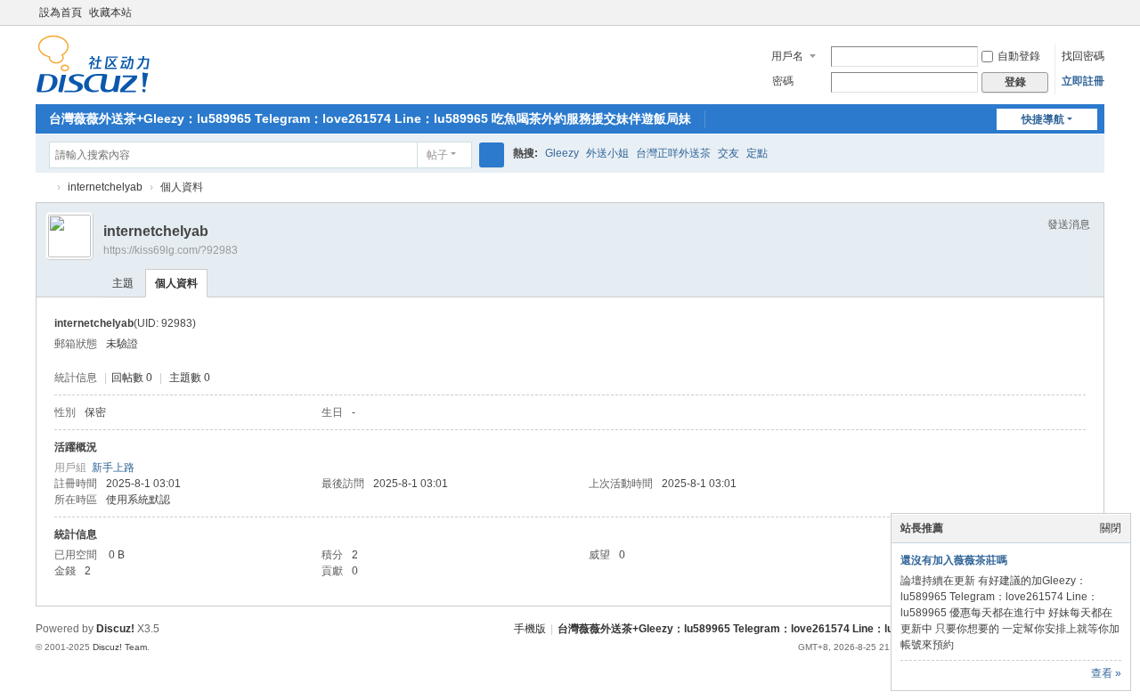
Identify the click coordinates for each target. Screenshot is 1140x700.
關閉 (1110, 528)
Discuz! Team (120, 647)
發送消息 (1068, 224)
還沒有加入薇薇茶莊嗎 (953, 560)
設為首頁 (60, 12)
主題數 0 (189, 377)
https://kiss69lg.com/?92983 (170, 250)
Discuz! (115, 629)
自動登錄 (1019, 56)
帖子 (437, 155)
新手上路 (113, 467)
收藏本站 (110, 12)
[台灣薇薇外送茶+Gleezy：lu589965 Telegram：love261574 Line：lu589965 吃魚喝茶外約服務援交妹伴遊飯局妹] (93, 63)
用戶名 (787, 56)
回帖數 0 (131, 377)
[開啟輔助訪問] (1079, 12)
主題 (123, 283)
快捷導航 (1043, 119)
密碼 (783, 81)
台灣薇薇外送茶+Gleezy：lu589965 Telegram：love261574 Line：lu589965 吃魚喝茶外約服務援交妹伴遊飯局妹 (370, 118)
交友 (728, 153)
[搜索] (491, 154)
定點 (757, 153)
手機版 (530, 629)
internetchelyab (105, 187)
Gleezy (562, 153)
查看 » (1106, 673)
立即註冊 (1083, 81)
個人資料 (176, 283)
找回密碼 (1083, 56)
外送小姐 (607, 153)
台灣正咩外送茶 (673, 153)
